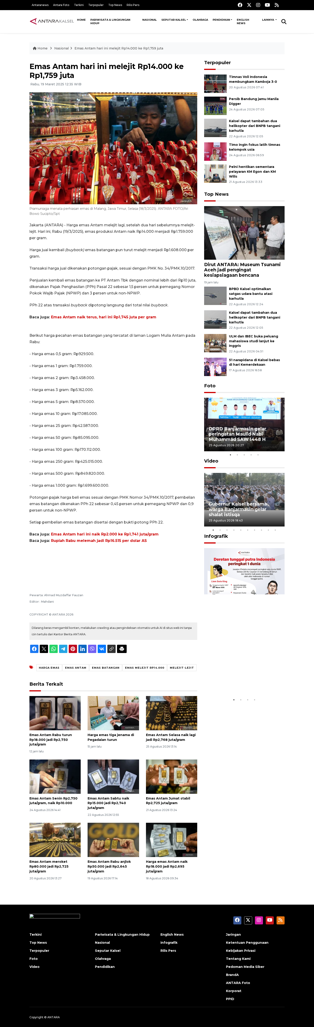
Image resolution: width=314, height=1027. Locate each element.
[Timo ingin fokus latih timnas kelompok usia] (215, 151)
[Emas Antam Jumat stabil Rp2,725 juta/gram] (171, 776)
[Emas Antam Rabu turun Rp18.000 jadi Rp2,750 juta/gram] (55, 713)
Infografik (216, 536)
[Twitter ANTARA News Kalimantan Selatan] (249, 5)
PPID (230, 999)
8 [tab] (261, 530)
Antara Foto (61, 5)
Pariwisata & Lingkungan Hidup (110, 21)
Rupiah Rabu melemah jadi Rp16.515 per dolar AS (99, 540)
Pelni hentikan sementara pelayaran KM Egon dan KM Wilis (252, 171)
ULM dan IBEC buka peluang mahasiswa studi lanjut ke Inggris (253, 341)
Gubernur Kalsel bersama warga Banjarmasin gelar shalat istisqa (238, 509)
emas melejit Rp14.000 (144, 667)
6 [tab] (247, 530)
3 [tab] (244, 454)
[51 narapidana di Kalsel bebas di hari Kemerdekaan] (215, 366)
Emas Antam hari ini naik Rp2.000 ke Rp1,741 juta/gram (105, 534)
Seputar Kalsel (173, 19)
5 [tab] (258, 454)
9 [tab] (268, 530)
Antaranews (40, 5)
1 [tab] (230, 454)
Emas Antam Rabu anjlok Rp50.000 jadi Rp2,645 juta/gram (109, 866)
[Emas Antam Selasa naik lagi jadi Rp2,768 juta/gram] (171, 713)
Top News (115, 5)
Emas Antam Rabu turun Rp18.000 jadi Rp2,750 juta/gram (50, 740)
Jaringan (233, 934)
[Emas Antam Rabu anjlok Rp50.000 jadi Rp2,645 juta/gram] (113, 839)
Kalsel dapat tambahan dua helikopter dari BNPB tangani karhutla (254, 126)
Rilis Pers (133, 5)
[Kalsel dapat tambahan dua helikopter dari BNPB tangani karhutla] (215, 127)
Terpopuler (96, 5)
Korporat (233, 991)
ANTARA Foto (238, 983)
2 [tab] (237, 454)
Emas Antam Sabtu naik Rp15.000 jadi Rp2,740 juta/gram (108, 803)
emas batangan (106, 667)
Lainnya (268, 19)
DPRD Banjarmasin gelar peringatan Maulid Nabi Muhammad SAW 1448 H (237, 434)
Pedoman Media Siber (245, 967)
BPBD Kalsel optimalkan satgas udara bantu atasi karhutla (250, 294)
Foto (210, 385)
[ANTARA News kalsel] (52, 21)
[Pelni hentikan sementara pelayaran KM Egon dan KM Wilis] (215, 173)
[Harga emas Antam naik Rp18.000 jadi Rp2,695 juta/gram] (171, 839)
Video (211, 461)
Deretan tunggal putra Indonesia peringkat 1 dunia (241, 681)
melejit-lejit (182, 667)
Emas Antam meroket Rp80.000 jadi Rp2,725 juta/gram (49, 866)
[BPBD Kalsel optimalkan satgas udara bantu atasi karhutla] (215, 295)
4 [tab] (251, 454)
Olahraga (200, 19)
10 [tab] (275, 530)
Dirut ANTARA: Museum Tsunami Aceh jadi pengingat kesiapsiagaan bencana (242, 270)
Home (81, 19)
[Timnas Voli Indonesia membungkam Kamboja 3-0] (215, 83)
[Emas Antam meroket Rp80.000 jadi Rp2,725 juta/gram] (55, 839)
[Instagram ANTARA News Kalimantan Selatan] (258, 5)
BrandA (232, 975)
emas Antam (75, 667)
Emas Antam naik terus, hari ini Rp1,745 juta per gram (103, 317)
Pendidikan (221, 19)
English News (243, 21)
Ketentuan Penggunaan (247, 943)
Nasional (149, 19)
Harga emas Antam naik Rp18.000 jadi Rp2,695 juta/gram (167, 866)
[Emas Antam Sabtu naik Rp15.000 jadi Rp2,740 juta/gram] (113, 776)
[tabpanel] (244, 424)
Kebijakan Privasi (240, 951)
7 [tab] (254, 530)
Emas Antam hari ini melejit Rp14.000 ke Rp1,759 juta (118, 48)
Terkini (79, 5)
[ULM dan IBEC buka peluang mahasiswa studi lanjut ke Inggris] (215, 343)
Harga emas (49, 667)
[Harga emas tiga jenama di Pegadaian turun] (113, 713)
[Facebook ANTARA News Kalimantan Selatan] (240, 5)
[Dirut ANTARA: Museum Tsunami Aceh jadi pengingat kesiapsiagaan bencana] (244, 232)
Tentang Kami (238, 959)
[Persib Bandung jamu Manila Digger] (215, 105)
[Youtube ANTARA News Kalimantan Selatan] (267, 5)
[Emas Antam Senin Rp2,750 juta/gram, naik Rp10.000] (55, 776)
